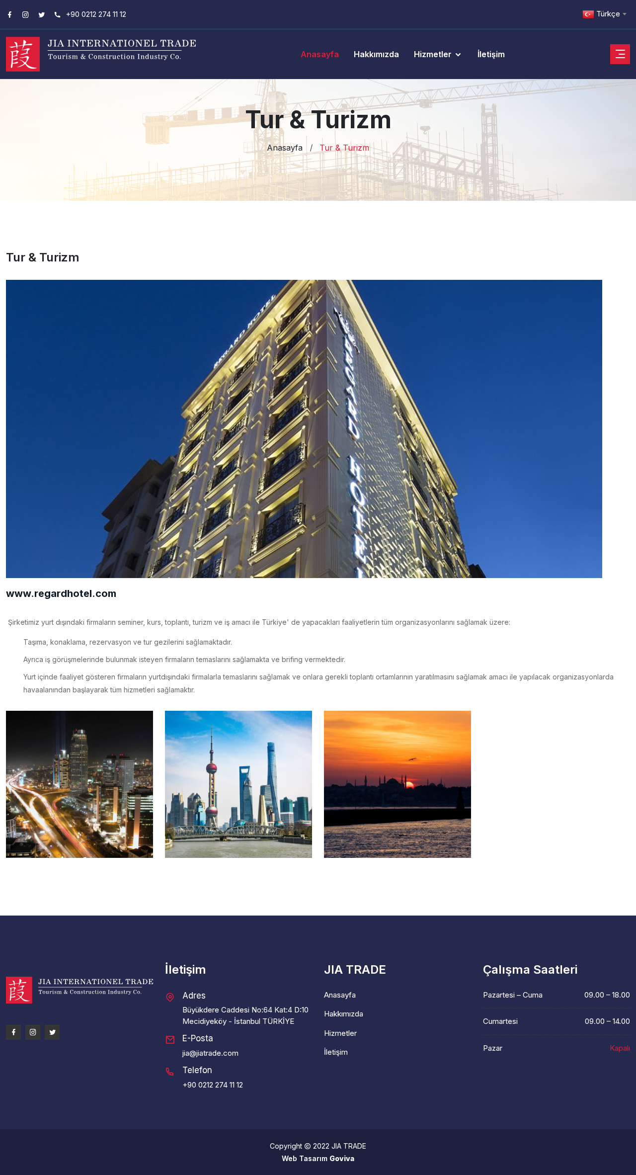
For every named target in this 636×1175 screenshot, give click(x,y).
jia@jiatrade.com (210, 1053)
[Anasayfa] (79, 994)
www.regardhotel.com (61, 593)
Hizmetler (434, 54)
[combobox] (604, 14)
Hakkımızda (376, 54)
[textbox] (604, 14)
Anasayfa (320, 54)
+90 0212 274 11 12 (95, 14)
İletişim (491, 54)
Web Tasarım (305, 1158)
